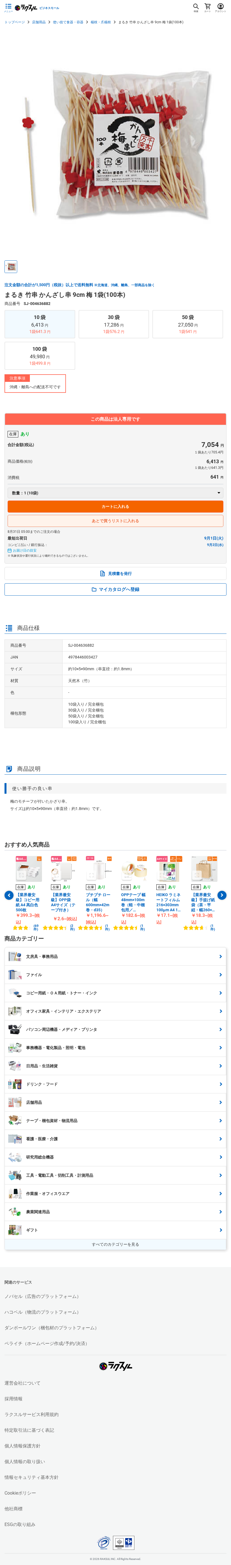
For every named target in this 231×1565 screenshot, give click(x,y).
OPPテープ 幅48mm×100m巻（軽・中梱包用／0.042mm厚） (133, 902)
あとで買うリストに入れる (115, 520)
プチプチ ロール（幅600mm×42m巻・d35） (98, 902)
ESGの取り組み (20, 1524)
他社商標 (14, 1508)
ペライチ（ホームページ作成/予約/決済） (47, 1343)
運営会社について (23, 1383)
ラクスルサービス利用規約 (32, 1414)
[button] (11, 266)
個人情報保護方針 (23, 1446)
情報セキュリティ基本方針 (32, 1477)
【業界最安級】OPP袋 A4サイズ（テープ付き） (63, 902)
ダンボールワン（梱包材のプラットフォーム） (52, 1327)
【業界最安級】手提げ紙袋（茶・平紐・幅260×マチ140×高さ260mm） (203, 902)
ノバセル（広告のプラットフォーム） (43, 1296)
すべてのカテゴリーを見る (115, 1244)
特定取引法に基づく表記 (29, 1430)
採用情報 (14, 1398)
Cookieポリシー (20, 1493)
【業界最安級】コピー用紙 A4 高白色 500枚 (27, 902)
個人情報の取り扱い (25, 1461)
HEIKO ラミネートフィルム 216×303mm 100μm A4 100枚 (169, 902)
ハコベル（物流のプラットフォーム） (43, 1312)
